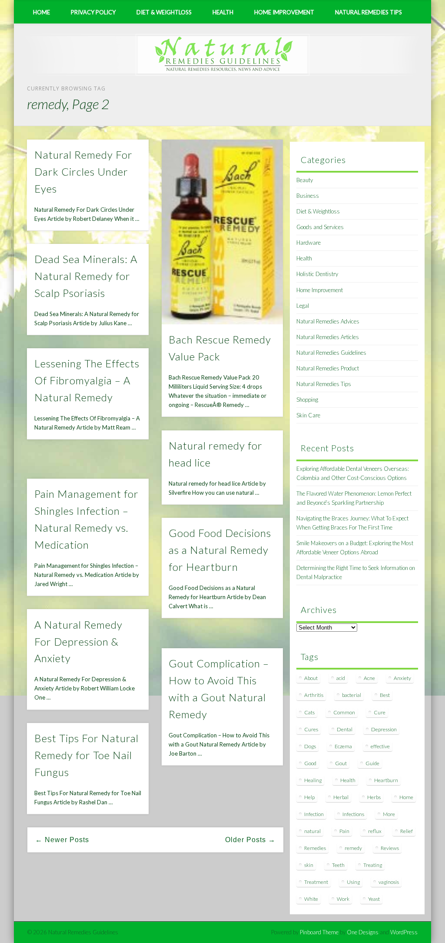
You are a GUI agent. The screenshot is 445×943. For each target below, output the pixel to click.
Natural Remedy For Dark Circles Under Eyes (83, 171)
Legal (302, 305)
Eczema (343, 746)
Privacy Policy (93, 12)
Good (310, 763)
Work (343, 899)
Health (223, 12)
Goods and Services (320, 226)
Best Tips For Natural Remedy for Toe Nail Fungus (86, 755)
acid (340, 678)
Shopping (307, 399)
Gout (341, 763)
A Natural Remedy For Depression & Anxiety (78, 641)
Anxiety (402, 678)
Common (344, 712)
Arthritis (313, 695)
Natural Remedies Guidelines (331, 352)
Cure (379, 712)
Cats (309, 712)
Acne (369, 678)
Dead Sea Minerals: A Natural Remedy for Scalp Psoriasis (85, 276)
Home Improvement (284, 12)
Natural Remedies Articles (327, 336)
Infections (353, 814)
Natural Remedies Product (327, 368)
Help (309, 797)
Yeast (374, 899)
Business (307, 195)
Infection (314, 814)
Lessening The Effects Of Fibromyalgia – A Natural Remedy (86, 380)
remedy (353, 848)
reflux (375, 831)
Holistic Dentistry (317, 273)
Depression (384, 729)
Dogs (310, 746)
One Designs (363, 932)
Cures (311, 729)
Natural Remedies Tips (368, 12)
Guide (372, 763)
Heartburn (386, 780)
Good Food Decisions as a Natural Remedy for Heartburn (220, 549)
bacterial (351, 695)
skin (308, 865)
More (389, 814)
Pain (344, 831)
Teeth (338, 865)
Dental (344, 729)
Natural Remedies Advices (327, 321)
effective (380, 746)
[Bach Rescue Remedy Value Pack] (222, 232)
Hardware (308, 242)
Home (41, 12)
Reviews (390, 848)
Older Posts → (250, 839)
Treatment (316, 882)
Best (385, 695)
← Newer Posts (62, 839)
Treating (372, 865)
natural (312, 831)
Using (353, 882)
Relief (406, 831)
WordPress (404, 932)
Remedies (315, 848)
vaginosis (389, 882)
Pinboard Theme (319, 932)
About (311, 678)
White (311, 899)
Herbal (341, 797)
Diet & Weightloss (164, 12)
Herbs (374, 797)
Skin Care (308, 415)
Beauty (304, 180)
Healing (313, 780)
